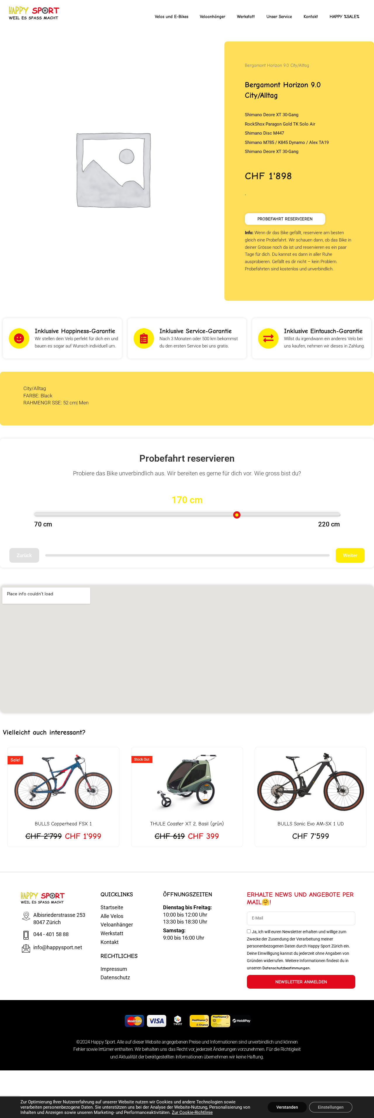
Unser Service (279, 16)
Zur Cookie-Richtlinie (192, 1112)
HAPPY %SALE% (344, 16)
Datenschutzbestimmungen (286, 968)
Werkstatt (246, 16)
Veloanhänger (212, 16)
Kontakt (311, 16)
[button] (285, 219)
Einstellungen (331, 1107)
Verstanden (287, 1107)
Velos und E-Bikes (171, 16)
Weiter (350, 555)
